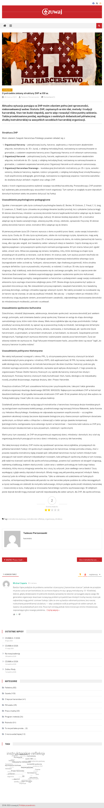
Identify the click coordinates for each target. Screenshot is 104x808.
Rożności (7, 90)
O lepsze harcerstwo (13, 699)
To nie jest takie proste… (15, 728)
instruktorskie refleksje (35, 519)
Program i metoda (12, 716)
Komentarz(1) (49, 97)
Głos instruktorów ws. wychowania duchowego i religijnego (90, 559)
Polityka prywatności (27, 805)
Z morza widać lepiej (13, 734)
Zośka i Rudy (10, 669)
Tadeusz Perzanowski (30, 97)
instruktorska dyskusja (17, 519)
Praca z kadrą (10, 710)
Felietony (9, 687)
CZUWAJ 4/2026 (11, 661)
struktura (58, 519)
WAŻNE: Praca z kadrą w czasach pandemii (16, 559)
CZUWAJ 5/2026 (11, 645)
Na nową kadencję (12, 653)
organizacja (49, 519)
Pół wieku (9, 705)
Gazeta (8, 693)
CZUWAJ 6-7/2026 (12, 638)
